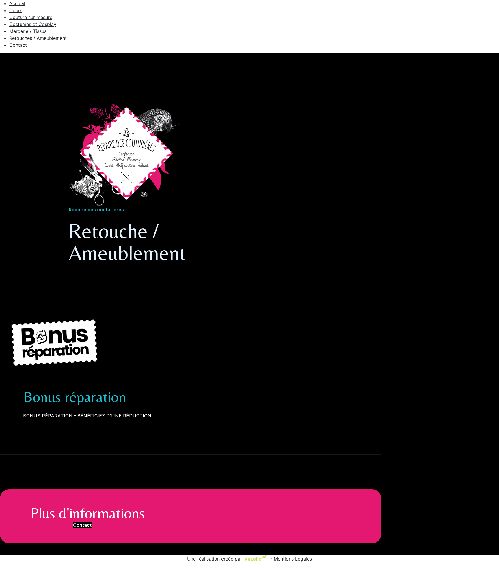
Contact (82, 525)
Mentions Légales (293, 559)
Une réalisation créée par (215, 559)
